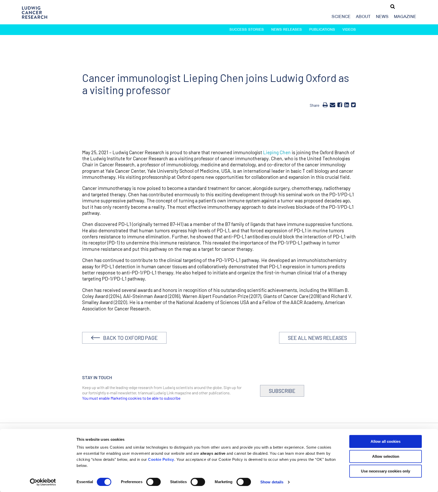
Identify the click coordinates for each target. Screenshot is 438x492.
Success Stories (246, 29)
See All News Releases (317, 338)
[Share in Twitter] (353, 104)
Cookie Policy (161, 459)
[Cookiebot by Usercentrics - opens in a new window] (43, 482)
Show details (271, 482)
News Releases (286, 29)
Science (341, 16)
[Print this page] (325, 104)
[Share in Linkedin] (346, 104)
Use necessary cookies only (385, 471)
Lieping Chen (277, 152)
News (382, 16)
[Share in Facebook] (339, 104)
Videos (349, 29)
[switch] (153, 482)
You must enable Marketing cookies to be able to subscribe (131, 398)
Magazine (405, 16)
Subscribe (282, 391)
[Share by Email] (332, 104)
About (363, 16)
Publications (322, 29)
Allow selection (385, 456)
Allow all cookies (385, 441)
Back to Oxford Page (129, 338)
